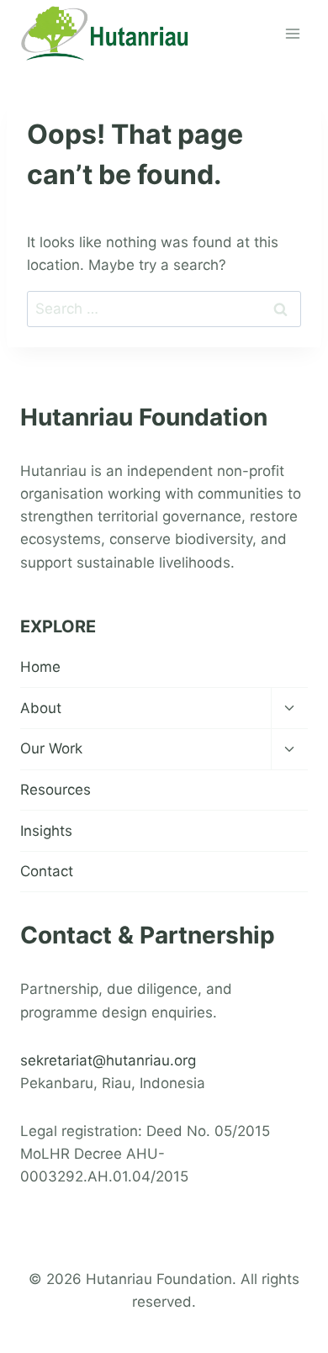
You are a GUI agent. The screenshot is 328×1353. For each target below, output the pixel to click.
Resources (55, 789)
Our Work (51, 748)
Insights (46, 830)
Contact (46, 871)
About (40, 708)
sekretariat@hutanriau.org (108, 1060)
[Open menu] (292, 33)
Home (40, 666)
